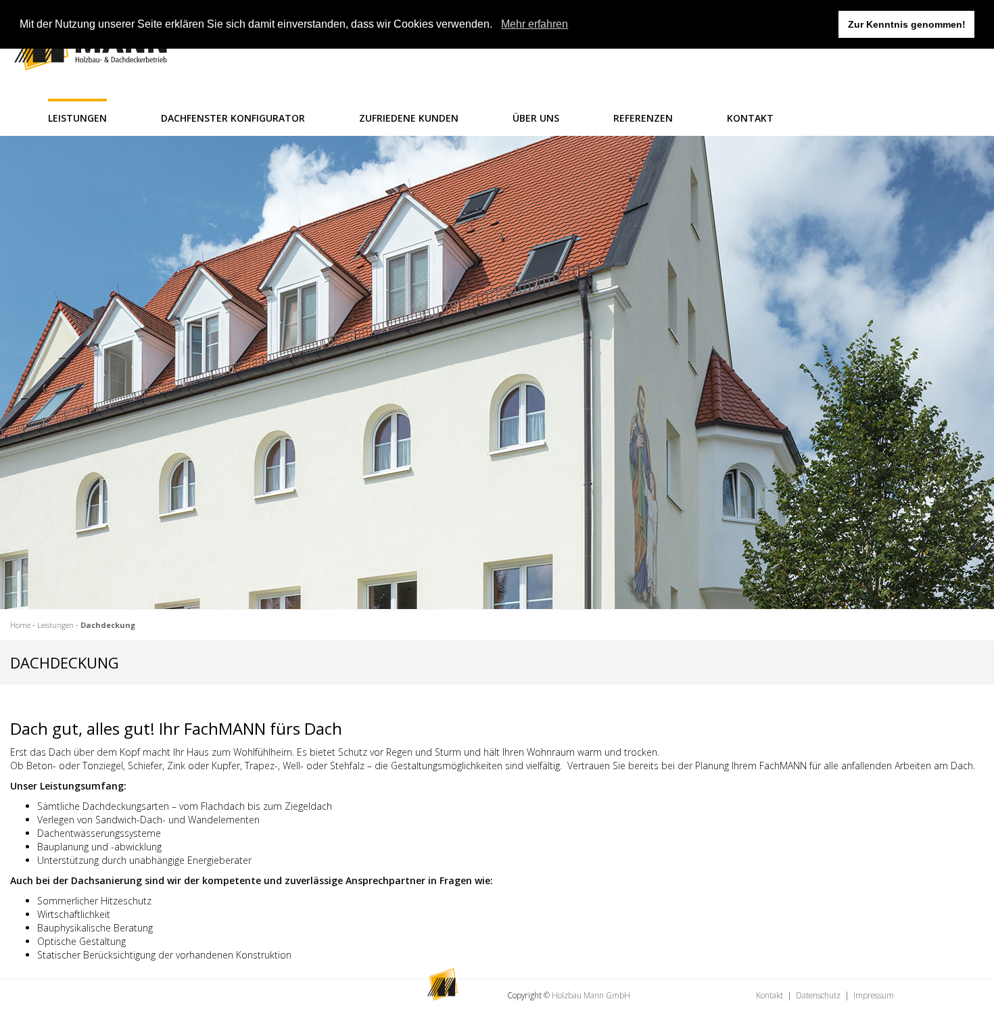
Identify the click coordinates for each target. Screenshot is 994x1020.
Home (20, 625)
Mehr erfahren (534, 24)
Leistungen (55, 625)
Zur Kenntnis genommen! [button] (907, 24)
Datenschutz (818, 995)
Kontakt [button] (750, 118)
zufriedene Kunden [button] (408, 118)
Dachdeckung (107, 625)
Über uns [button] (536, 118)
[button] (497, 25)
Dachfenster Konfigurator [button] (233, 118)
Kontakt (769, 995)
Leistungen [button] (77, 118)
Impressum (873, 995)
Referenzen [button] (643, 118)
